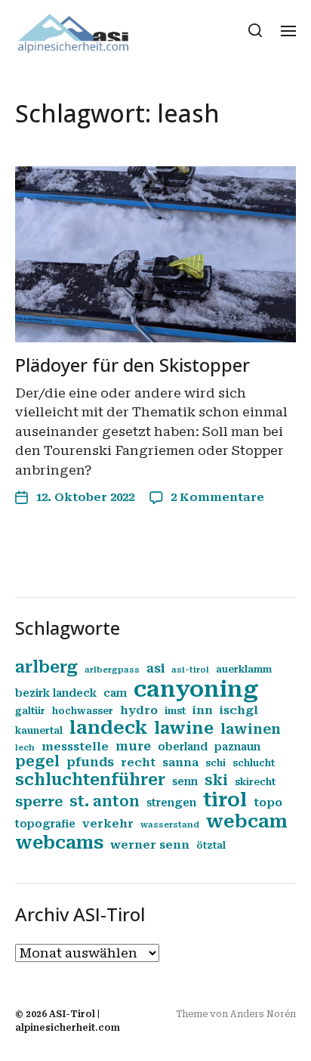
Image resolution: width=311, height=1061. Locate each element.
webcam (247, 821)
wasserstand (169, 825)
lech (25, 748)
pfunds (90, 762)
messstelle (75, 746)
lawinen (250, 729)
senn (185, 781)
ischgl (239, 710)
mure (133, 746)
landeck (108, 727)
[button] (255, 30)
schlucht (253, 763)
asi (155, 668)
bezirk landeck (56, 693)
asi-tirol (190, 670)
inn (202, 710)
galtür (30, 711)
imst (175, 711)
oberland (183, 747)
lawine (184, 728)
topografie (45, 824)
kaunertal (39, 730)
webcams (59, 842)
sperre (39, 801)
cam (115, 693)
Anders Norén (263, 1014)
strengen (171, 803)
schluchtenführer (90, 779)
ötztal (211, 845)
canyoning (196, 689)
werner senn (149, 845)
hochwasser (82, 711)
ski (216, 780)
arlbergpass (112, 670)
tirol (225, 800)
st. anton (104, 801)
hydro (139, 710)
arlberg (46, 666)
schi (215, 763)
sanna (180, 762)
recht (138, 762)
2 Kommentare (217, 497)
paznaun (237, 747)
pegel (37, 761)
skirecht (255, 782)
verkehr (108, 824)
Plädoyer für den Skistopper (132, 364)
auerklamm (244, 669)
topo (268, 802)
